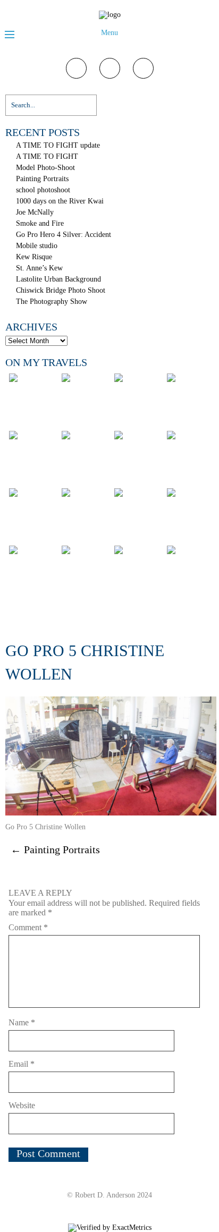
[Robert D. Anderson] (110, 15)
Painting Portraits (42, 179)
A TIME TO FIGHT (47, 156)
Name (22, 1022)
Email (22, 1063)
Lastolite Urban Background (58, 279)
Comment (28, 927)
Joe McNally (35, 212)
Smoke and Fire (40, 223)
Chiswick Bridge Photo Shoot (60, 290)
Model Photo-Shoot (45, 168)
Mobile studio (36, 246)
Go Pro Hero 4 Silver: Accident (63, 235)
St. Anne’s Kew (39, 268)
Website (22, 1105)
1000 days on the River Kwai (60, 201)
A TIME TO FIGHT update (58, 145)
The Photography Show (51, 301)
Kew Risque (34, 257)
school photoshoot (43, 190)
